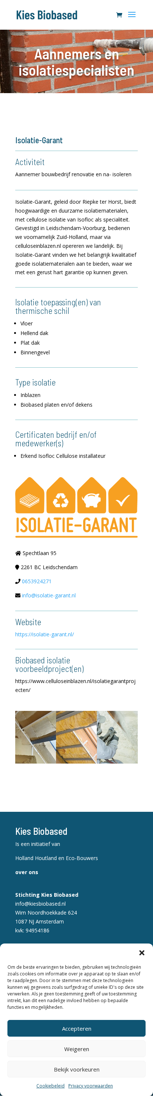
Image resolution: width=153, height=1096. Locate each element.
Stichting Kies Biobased (46, 894)
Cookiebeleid (50, 1086)
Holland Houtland (36, 858)
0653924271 (37, 581)
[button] (142, 952)
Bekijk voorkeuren (77, 1069)
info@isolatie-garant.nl (49, 595)
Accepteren (76, 1028)
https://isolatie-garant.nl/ (44, 634)
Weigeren (76, 1049)
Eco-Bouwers (82, 858)
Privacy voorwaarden (90, 1086)
